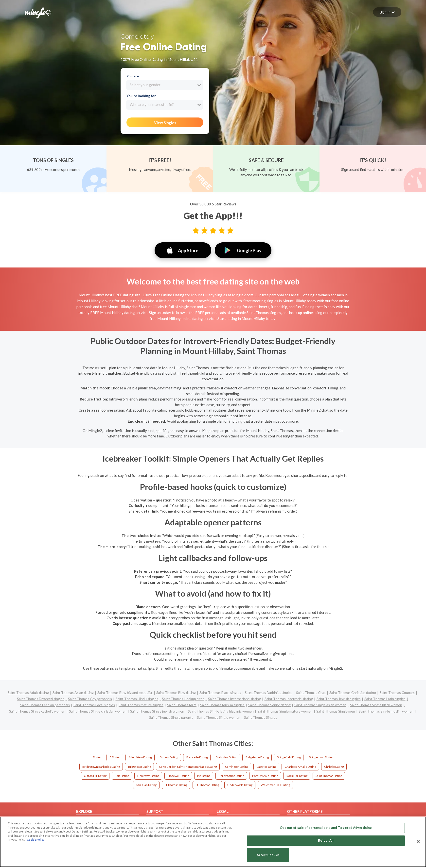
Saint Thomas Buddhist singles (268, 692)
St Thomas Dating (176, 785)
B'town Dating (169, 757)
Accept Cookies (268, 855)
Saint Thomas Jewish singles (339, 699)
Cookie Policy (35, 839)
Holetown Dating (148, 776)
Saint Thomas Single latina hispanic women (221, 711)
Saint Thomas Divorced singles (40, 699)
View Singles (165, 122)
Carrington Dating (236, 766)
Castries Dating (266, 766)
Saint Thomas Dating (329, 776)
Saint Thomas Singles (260, 717)
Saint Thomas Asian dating (73, 692)
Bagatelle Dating (197, 757)
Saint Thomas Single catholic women (37, 711)
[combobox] (164, 85)
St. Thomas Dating (207, 785)
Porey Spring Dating (231, 776)
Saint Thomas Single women (218, 717)
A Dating (114, 757)
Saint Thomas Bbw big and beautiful (125, 692)
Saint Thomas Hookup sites (183, 699)
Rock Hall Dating (296, 776)
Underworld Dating (239, 785)
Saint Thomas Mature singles (141, 705)
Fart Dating (122, 776)
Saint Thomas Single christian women (97, 711)
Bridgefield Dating (289, 757)
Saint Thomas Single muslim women (386, 711)
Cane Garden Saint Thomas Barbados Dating (188, 766)
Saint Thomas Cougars (397, 692)
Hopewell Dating (178, 776)
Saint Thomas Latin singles (385, 699)
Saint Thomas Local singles (94, 705)
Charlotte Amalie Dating (300, 766)
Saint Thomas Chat (311, 692)
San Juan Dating (146, 785)
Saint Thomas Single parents (171, 717)
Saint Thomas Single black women (376, 705)
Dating (97, 757)
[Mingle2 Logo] (38, 12)
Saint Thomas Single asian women (320, 705)
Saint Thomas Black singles (220, 692)
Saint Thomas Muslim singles (222, 705)
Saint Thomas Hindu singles (137, 699)
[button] (387, 12)
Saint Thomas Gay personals (90, 699)
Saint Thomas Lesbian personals (45, 705)
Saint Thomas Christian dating (352, 692)
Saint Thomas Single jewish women (157, 711)
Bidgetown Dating (257, 757)
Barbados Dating (226, 757)
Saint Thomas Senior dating (269, 705)
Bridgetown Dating (321, 757)
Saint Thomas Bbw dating (176, 692)
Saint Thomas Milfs (181, 705)
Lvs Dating (203, 776)
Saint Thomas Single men (335, 711)
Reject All (326, 840)
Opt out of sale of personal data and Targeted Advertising (326, 828)
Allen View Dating (140, 757)
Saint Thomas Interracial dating (289, 699)
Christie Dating (334, 766)
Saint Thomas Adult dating (28, 692)
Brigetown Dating (139, 766)
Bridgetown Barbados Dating (101, 766)
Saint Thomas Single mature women (285, 711)
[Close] (418, 841)
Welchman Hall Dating (275, 785)
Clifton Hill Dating (95, 776)
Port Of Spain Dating (265, 776)
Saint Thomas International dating (234, 699)
